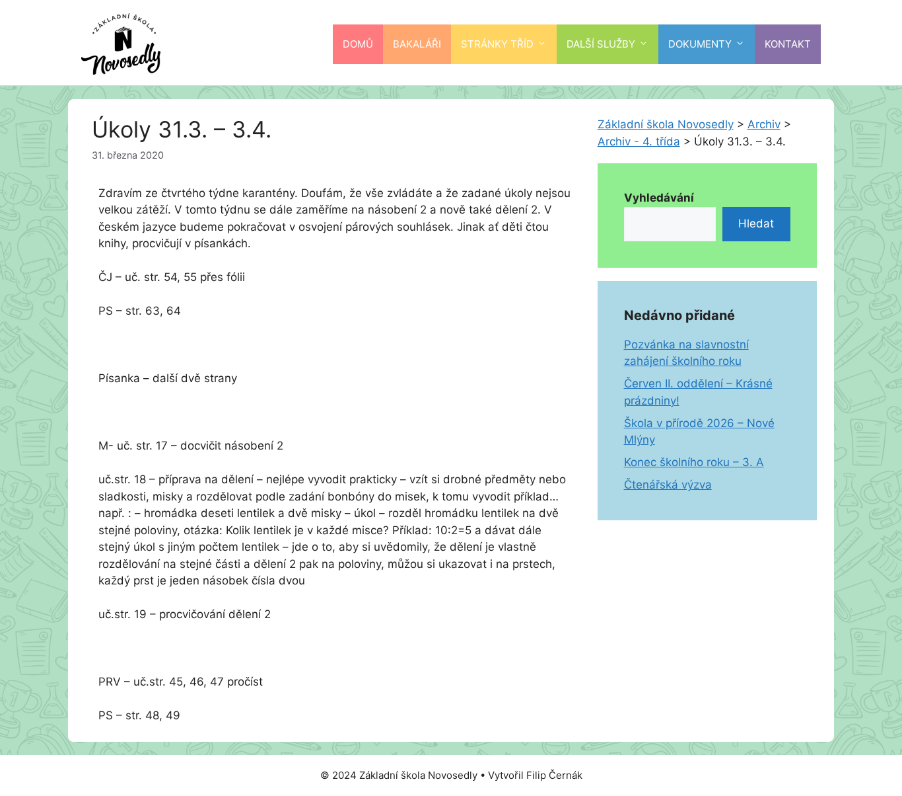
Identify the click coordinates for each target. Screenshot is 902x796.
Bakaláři (417, 44)
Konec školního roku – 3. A (694, 462)
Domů (358, 44)
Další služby (601, 44)
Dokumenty (700, 44)
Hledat (756, 223)
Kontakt (788, 44)
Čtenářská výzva (668, 484)
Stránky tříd (497, 44)
